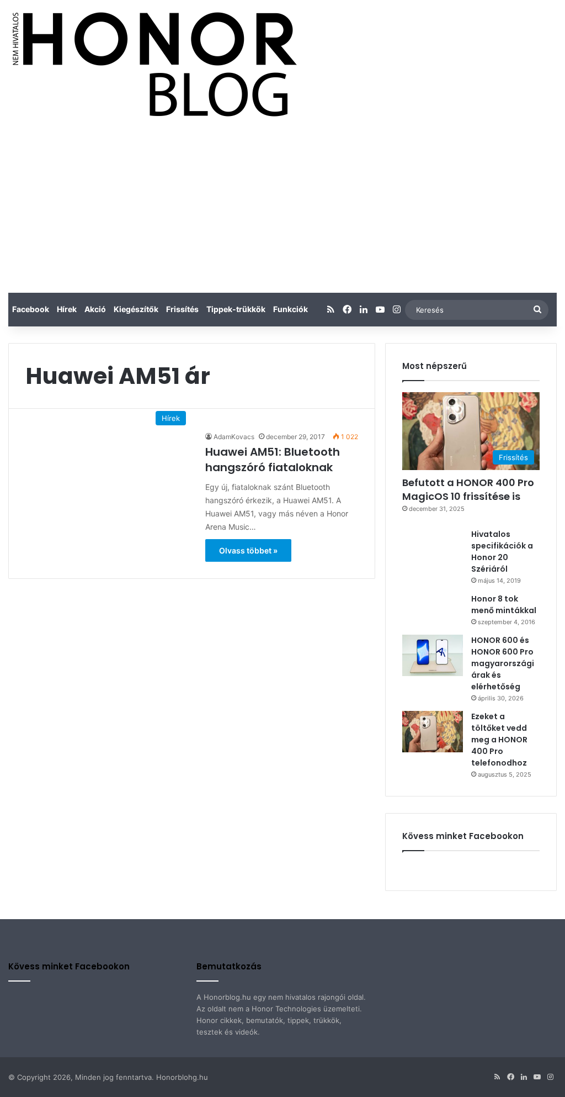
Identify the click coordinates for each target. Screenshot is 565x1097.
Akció (95, 309)
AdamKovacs (234, 437)
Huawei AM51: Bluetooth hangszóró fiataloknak (272, 459)
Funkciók (290, 309)
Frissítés (182, 309)
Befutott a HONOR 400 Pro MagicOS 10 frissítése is (468, 489)
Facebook (30, 309)
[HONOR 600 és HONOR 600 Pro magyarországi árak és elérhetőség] (432, 655)
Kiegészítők (136, 309)
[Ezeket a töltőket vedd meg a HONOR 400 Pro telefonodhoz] (432, 731)
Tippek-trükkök (235, 309)
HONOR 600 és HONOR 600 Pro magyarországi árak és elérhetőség (502, 663)
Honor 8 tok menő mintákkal (503, 604)
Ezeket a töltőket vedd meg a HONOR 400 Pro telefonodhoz (499, 739)
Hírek (67, 309)
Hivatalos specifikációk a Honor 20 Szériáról (502, 551)
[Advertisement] (282, 210)
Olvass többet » (248, 550)
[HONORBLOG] (152, 64)
